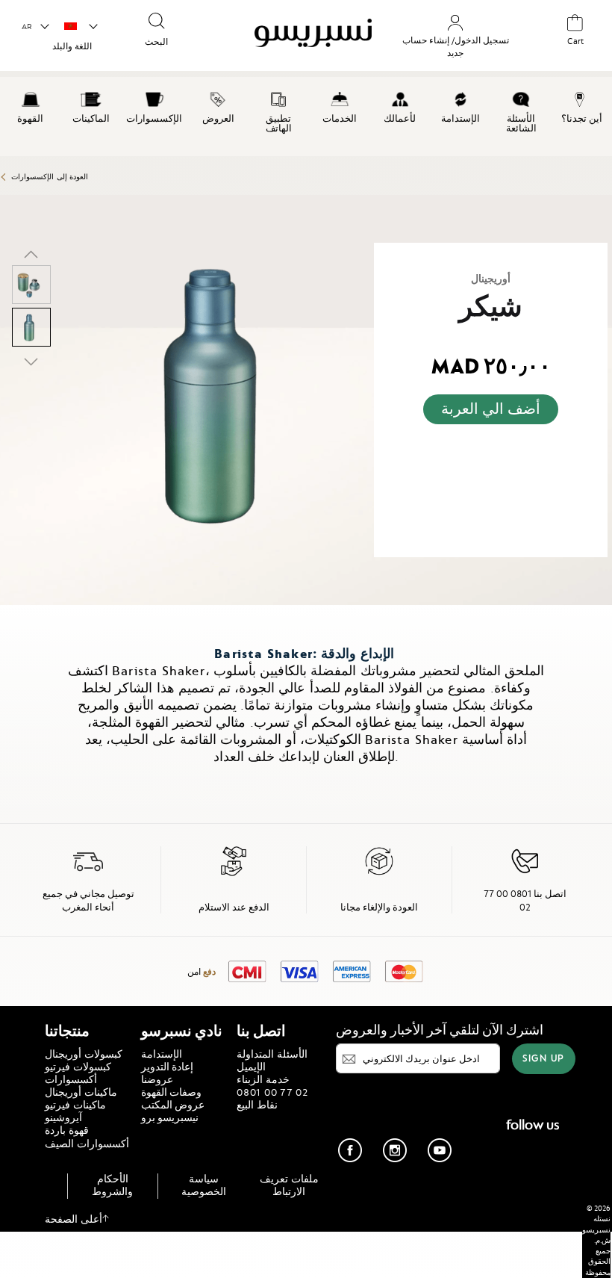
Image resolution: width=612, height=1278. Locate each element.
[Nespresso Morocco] (304, 37)
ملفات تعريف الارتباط (289, 1185)
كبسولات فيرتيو (78, 1067)
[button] (34, 27)
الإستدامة (161, 1054)
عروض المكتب (173, 1105)
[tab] (3, 611)
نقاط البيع (257, 1105)
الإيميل (251, 1067)
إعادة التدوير (167, 1067)
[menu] (306, 116)
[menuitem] (30, 105)
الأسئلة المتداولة (272, 1054)
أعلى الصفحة (73, 1219)
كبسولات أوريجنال (83, 1054)
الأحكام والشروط (112, 1185)
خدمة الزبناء (263, 1079)
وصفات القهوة (171, 1092)
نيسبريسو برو (170, 1117)
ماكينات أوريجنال (81, 1092)
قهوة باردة (67, 1130)
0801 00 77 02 (272, 1092)
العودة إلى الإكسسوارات (49, 177)
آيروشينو (63, 1117)
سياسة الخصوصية (203, 1185)
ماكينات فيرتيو (75, 1105)
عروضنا (157, 1079)
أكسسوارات (71, 1079)
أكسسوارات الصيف (87, 1144)
